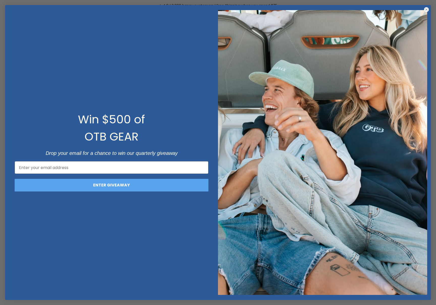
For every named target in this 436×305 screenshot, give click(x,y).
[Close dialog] (426, 9)
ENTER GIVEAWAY (111, 185)
